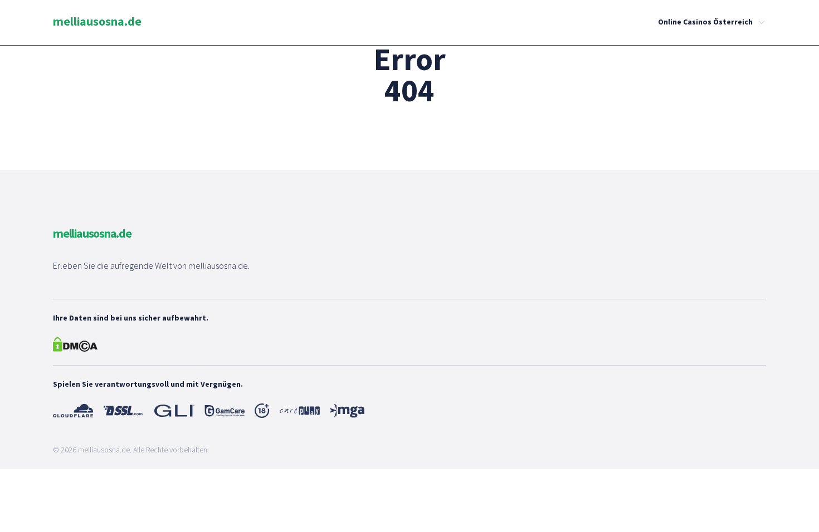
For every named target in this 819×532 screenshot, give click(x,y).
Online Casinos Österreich (705, 22)
